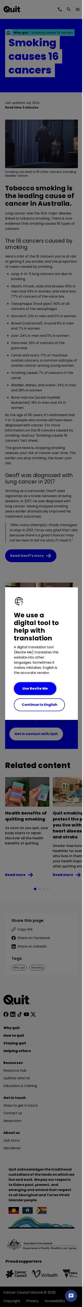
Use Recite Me (35, 688)
